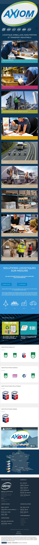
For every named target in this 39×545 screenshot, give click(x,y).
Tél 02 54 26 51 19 (23, 510)
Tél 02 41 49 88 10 (23, 508)
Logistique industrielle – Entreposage (6, 493)
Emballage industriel (8, 60)
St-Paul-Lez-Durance (4, 509)
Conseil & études (7, 137)
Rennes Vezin (22, 492)
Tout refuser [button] (9, 542)
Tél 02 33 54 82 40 (4, 508)
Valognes (2, 507)
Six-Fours (2, 514)
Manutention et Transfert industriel (6, 495)
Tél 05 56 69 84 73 (23, 513)
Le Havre (21, 495)
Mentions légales (26, 529)
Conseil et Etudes (3, 496)
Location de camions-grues (9, 186)
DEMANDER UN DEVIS (6, 284)
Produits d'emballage (8, 210)
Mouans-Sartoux (3, 521)
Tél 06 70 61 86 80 (4, 513)
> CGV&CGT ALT (22, 521)
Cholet (21, 507)
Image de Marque (20, 529)
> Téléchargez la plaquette (24, 518)
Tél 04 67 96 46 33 (4, 522)
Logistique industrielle (9, 86)
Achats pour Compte (8, 234)
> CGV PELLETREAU (23, 522)
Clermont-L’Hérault (4, 523)
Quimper (21, 487)
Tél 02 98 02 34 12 (23, 484)
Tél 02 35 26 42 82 (23, 496)
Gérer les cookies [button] (14, 542)
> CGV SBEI (21, 523)
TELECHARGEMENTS (22, 284)
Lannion (21, 490)
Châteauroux (22, 509)
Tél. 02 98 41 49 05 (4, 501)
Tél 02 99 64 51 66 (23, 493)
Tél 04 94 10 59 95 (4, 515)
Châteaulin (22, 485)
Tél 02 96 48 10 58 (23, 491)
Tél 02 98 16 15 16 (23, 486)
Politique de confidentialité (22, 542)
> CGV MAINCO (22, 519)
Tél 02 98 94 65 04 (23, 489)
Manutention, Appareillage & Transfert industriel (15, 111)
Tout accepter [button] (4, 542)
